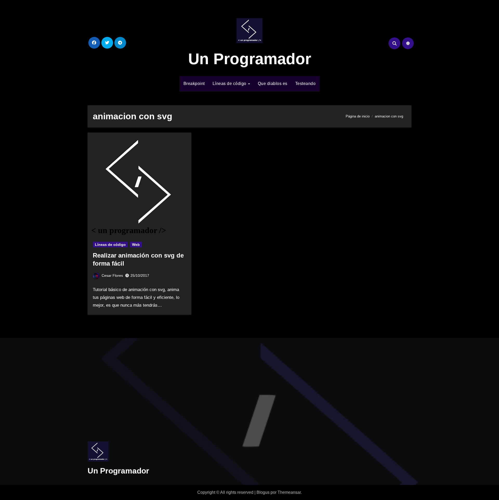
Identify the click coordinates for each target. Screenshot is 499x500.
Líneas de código (230, 83)
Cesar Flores (112, 275)
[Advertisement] (140, 384)
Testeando (305, 83)
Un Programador (249, 59)
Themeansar (289, 492)
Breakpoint (194, 83)
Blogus (263, 492)
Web (136, 244)
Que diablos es (272, 83)
